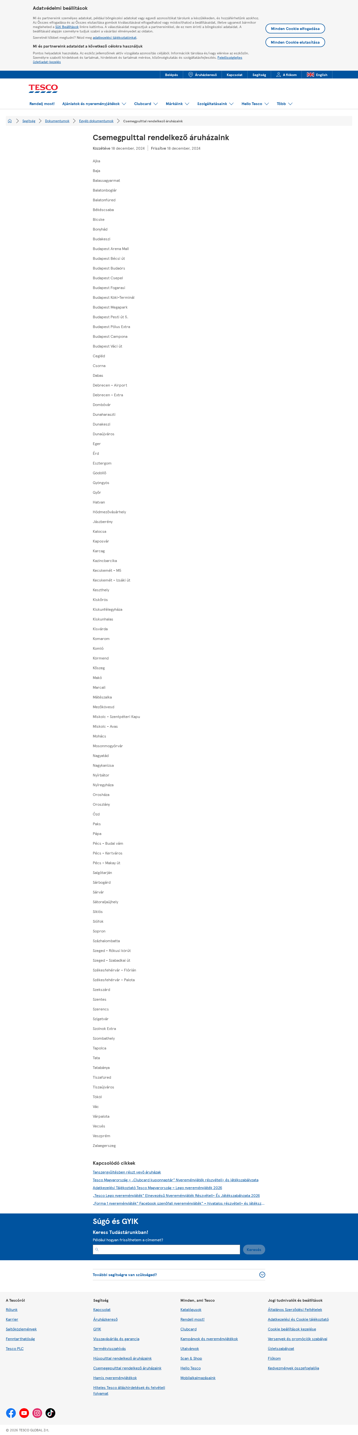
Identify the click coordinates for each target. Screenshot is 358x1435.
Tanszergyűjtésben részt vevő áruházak (127, 1172)
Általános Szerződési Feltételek (295, 1309)
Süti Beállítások (67, 26)
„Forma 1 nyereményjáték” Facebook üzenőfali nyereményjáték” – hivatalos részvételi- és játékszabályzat (179, 1203)
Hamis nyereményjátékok (115, 1377)
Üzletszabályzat (281, 1348)
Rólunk (12, 1309)
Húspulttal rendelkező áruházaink (122, 1358)
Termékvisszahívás (109, 1348)
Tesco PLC (15, 1348)
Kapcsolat (102, 1309)
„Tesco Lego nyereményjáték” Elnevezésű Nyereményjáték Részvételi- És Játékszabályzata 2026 (176, 1195)
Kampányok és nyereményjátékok (209, 1338)
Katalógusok (190, 1309)
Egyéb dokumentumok (96, 121)
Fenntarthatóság (20, 1338)
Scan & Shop (191, 1358)
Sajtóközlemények (21, 1329)
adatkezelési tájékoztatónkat (114, 37)
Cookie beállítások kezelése (292, 1329)
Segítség (28, 121)
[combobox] (166, 1249)
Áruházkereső (105, 1319)
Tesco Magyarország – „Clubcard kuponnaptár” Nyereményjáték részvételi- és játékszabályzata (175, 1179)
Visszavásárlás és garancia (116, 1338)
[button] (42, 103)
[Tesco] (45, 89)
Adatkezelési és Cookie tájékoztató (298, 1319)
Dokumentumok (57, 121)
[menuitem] (171, 74)
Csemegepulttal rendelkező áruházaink (127, 1368)
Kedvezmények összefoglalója (293, 1368)
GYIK (97, 1329)
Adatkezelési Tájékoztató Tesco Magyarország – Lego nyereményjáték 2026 (157, 1187)
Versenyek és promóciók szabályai (297, 1338)
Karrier (12, 1319)
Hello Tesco (190, 1368)
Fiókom (274, 1358)
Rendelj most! (192, 1319)
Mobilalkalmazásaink (198, 1377)
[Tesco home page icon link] (10, 121)
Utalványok (189, 1348)
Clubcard (188, 1329)
